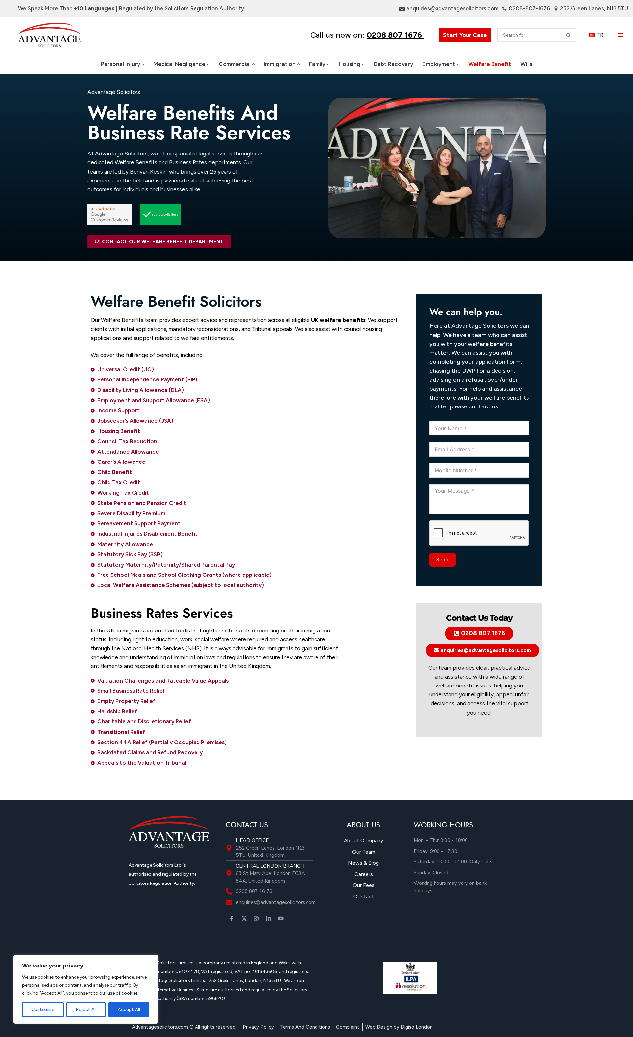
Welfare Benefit (489, 64)
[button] (143, 64)
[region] (85, 989)
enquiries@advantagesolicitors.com (452, 8)
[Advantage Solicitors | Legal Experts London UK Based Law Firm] (49, 35)
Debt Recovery (393, 64)
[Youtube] (281, 918)
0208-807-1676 (529, 8)
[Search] (568, 35)
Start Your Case (465, 35)
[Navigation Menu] (620, 35)
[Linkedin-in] (268, 918)
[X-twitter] (244, 918)
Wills (526, 64)
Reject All (86, 1009)
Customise (42, 1009)
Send (442, 559)
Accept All (129, 1009)
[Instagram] (256, 918)
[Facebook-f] (232, 918)
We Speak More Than (66, 8)
